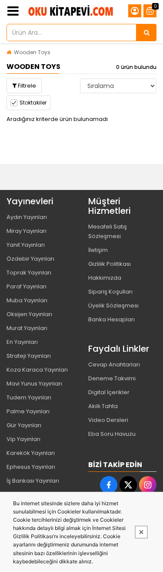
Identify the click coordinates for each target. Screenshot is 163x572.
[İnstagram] (147, 485)
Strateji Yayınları (29, 356)
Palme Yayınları (28, 411)
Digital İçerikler (109, 392)
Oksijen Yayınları (29, 314)
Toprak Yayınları (29, 272)
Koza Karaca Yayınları (37, 370)
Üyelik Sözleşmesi (113, 305)
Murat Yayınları (27, 328)
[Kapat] (141, 532)
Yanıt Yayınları (26, 245)
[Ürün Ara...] (146, 32)
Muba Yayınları (27, 300)
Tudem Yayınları (29, 397)
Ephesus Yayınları (31, 467)
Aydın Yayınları (27, 217)
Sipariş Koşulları (110, 292)
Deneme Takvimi (112, 378)
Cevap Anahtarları (114, 364)
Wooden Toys (32, 52)
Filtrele (26, 86)
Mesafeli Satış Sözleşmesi (107, 231)
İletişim (98, 250)
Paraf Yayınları (27, 286)
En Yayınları (22, 342)
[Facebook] (108, 485)
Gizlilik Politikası (109, 264)
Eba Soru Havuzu (112, 434)
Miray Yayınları (27, 231)
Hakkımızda (104, 278)
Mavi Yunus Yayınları (34, 383)
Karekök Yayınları (31, 453)
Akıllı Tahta (103, 406)
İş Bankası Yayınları (33, 481)
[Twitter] (128, 485)
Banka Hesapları (111, 319)
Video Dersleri (108, 420)
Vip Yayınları (23, 439)
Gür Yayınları (24, 425)
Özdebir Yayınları (30, 259)
